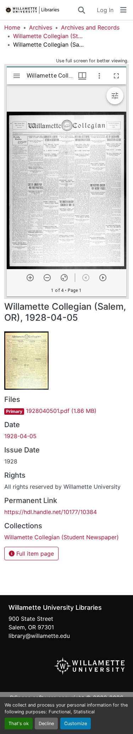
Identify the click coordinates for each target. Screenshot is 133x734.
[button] (40, 10)
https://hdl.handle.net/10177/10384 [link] (50, 511)
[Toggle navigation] (123, 10)
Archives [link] (40, 27)
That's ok (19, 723)
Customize (75, 723)
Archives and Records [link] (90, 27)
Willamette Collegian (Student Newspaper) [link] (48, 36)
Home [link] (12, 27)
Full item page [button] (34, 553)
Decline (46, 723)
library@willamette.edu (39, 635)
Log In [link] (105, 10)
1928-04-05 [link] (20, 436)
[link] (66, 411)
